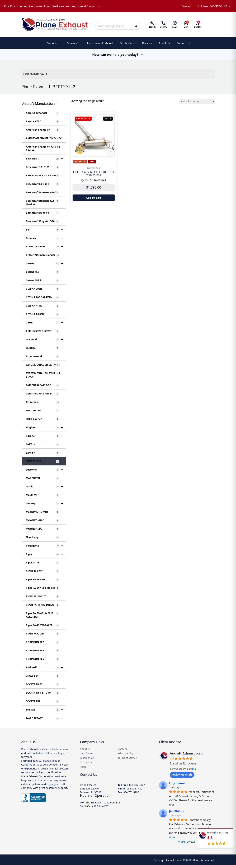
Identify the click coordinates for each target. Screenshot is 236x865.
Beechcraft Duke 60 (42, 212)
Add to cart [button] (93, 197)
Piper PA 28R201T (42, 579)
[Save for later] (110, 145)
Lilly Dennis (177, 783)
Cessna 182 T (42, 280)
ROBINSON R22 (42, 642)
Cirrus (44, 322)
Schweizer (44, 675)
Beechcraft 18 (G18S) (42, 167)
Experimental (42, 356)
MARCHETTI (42, 478)
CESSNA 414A (42, 305)
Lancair (42, 452)
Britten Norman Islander (44, 255)
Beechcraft (44, 158)
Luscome (44, 469)
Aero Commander (44, 113)
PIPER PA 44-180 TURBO (42, 604)
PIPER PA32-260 (42, 633)
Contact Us (183, 43)
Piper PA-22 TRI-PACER (42, 625)
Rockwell (44, 667)
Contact (187, 6)
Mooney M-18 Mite (42, 511)
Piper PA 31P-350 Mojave (42, 587)
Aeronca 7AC (42, 121)
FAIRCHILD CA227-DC (42, 385)
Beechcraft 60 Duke (42, 184)
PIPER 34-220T (42, 571)
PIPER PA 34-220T (42, 596)
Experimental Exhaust (100, 43)
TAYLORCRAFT (44, 718)
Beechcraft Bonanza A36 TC (42, 192)
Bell (44, 229)
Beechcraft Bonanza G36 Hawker (42, 202)
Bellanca (44, 238)
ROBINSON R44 (42, 650)
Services (72, 43)
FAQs (174, 26)
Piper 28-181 (42, 562)
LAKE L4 (42, 444)
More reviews (187, 841)
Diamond (44, 339)
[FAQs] (175, 23)
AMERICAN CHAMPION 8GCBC (44, 138)
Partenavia (44, 545)
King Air (44, 435)
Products (51, 43)
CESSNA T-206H (42, 314)
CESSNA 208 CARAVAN (42, 297)
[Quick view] (110, 152)
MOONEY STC (42, 528)
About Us (164, 43)
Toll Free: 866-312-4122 (212, 6)
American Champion (44, 129)
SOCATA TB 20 (42, 684)
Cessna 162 (42, 271)
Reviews (147, 43)
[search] (152, 23)
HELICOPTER (42, 410)
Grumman (44, 402)
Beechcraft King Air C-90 (42, 221)
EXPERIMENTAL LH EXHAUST (43, 364)
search (152, 26)
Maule (44, 486)
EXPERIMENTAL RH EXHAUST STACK (43, 375)
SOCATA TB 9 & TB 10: (42, 692)
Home (26, 73)
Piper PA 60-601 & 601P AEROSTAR (42, 615)
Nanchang (42, 537)
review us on (180, 774)
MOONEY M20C (42, 520)
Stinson (44, 709)
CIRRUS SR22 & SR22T (42, 331)
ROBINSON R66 (42, 659)
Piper (44, 554)
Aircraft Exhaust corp (186, 753)
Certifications (127, 43)
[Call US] (164, 23)
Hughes (44, 427)
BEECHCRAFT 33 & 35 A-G (42, 175)
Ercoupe (44, 348)
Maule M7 (42, 495)
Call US (163, 26)
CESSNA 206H (42, 288)
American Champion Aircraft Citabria (43, 148)
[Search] (136, 25)
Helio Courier (44, 419)
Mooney (44, 503)
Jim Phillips (177, 811)
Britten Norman (44, 246)
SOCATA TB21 (42, 701)
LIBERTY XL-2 (42, 461)
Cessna (44, 263)
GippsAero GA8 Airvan (42, 393)
